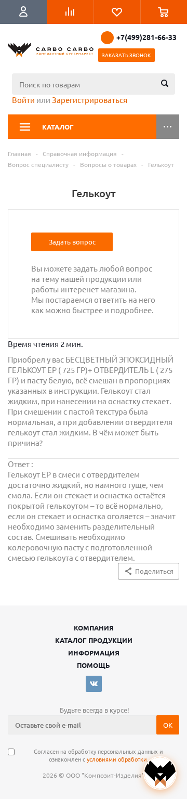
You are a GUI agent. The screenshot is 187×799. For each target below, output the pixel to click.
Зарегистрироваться (89, 100)
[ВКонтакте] (94, 684)
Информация (93, 652)
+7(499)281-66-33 (146, 37)
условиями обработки (117, 759)
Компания (94, 627)
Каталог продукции (93, 640)
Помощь (93, 665)
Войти (23, 100)
